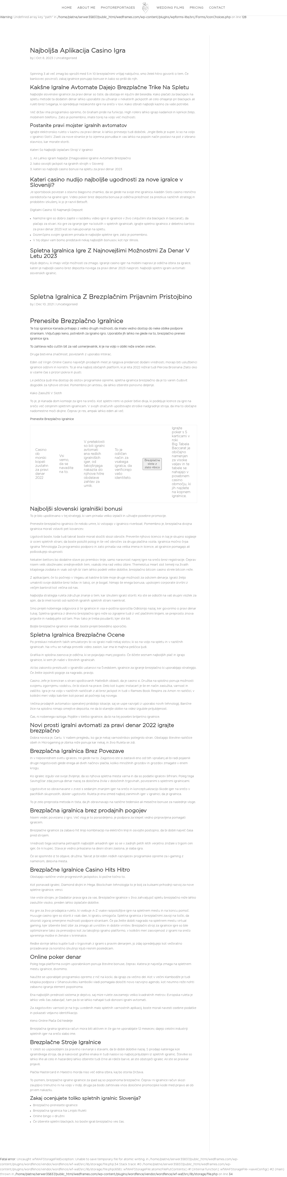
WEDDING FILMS (170, 7)
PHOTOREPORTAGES (118, 7)
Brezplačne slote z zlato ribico (152, 464)
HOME (67, 7)
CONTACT (217, 7)
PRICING (197, 7)
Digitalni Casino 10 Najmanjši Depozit (56, 210)
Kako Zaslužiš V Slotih (46, 393)
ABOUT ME (86, 7)
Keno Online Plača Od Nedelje (51, 1020)
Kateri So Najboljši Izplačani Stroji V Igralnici (61, 150)
